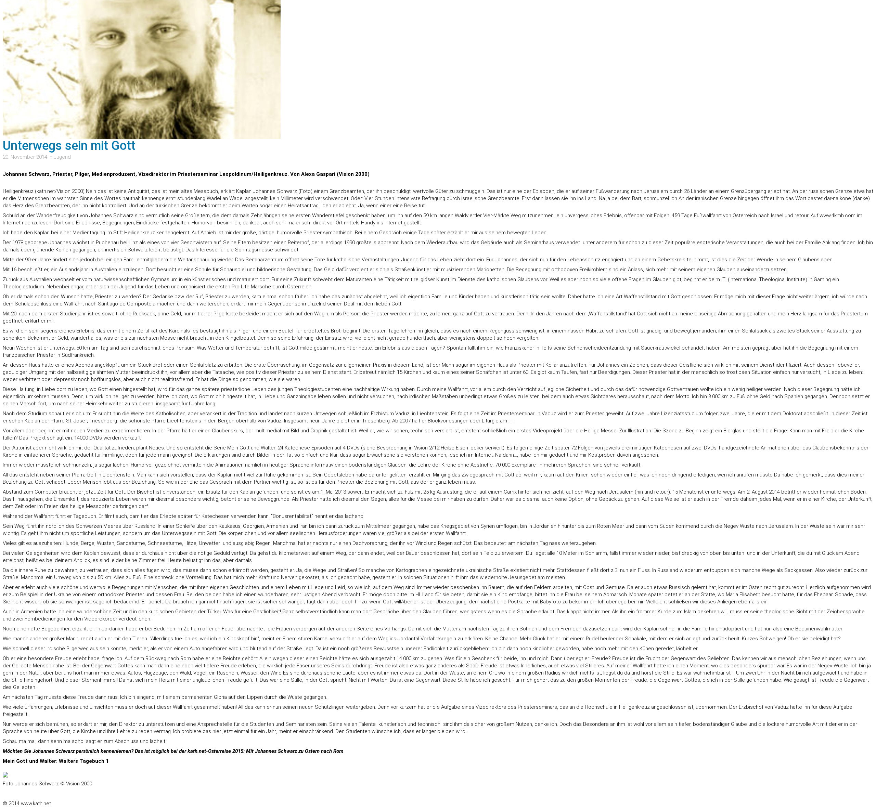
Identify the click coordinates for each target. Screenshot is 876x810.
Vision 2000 (70, 191)
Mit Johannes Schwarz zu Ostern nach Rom (295, 751)
